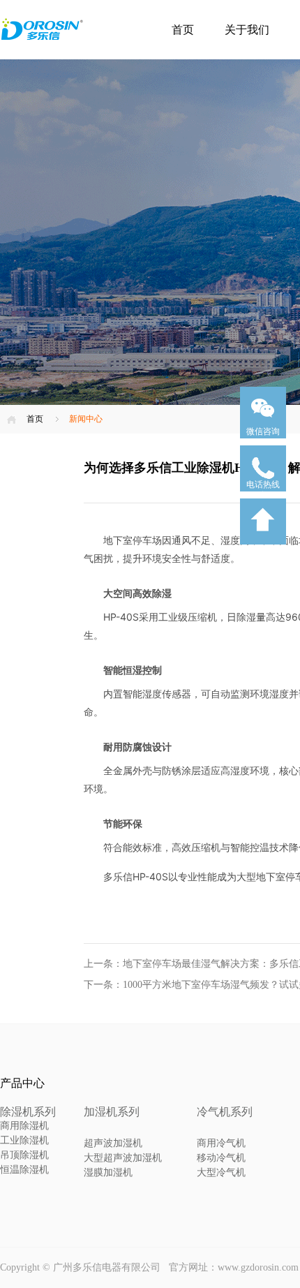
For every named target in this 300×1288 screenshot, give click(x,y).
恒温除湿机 (24, 1169)
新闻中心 (86, 419)
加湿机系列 (112, 1112)
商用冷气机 (221, 1143)
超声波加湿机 (113, 1143)
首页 (183, 30)
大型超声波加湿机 (123, 1158)
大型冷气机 (221, 1172)
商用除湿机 (24, 1125)
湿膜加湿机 (108, 1172)
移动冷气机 (221, 1158)
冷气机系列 (225, 1112)
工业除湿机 (24, 1140)
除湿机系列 (28, 1112)
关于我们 (247, 30)
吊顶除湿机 (24, 1155)
